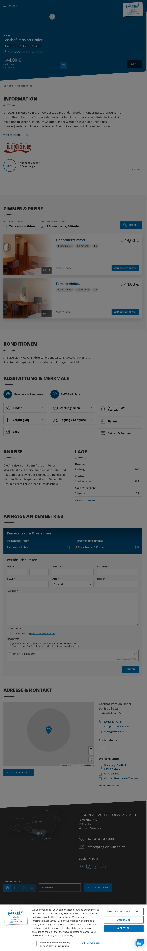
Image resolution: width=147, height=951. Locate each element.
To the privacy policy (90, 942)
